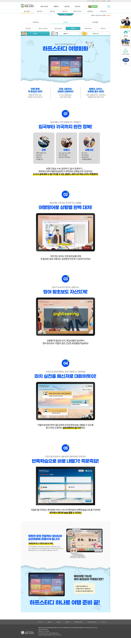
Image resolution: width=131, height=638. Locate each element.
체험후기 (56, 6)
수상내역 (58, 622)
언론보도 (49, 622)
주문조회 (103, 1)
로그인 (88, 1)
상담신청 (66, 6)
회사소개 (77, 6)
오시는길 (103, 622)
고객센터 (108, 1)
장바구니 (98, 1)
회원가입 (93, 1)
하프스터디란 (44, 6)
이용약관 (67, 622)
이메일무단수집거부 (92, 622)
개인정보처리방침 (78, 622)
